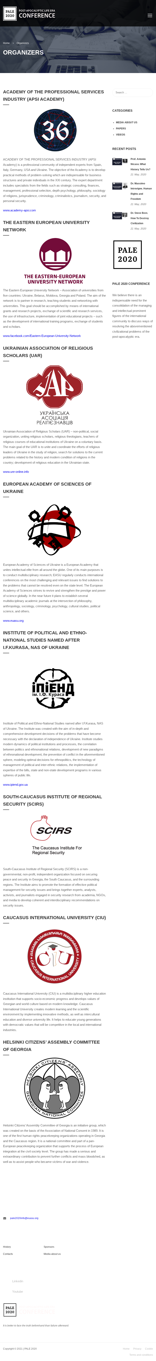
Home (126, 1348)
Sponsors (49, 1246)
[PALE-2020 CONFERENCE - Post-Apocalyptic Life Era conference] (29, 11)
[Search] (148, 92)
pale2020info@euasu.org (24, 1218)
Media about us (126, 122)
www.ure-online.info (16, 471)
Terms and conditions (141, 1354)
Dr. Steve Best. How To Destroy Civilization (140, 218)
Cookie (149, 1348)
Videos (120, 134)
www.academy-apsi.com (19, 210)
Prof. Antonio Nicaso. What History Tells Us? (140, 164)
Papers (121, 128)
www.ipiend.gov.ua (15, 784)
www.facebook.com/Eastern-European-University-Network (42, 336)
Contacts (8, 1254)
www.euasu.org (13, 620)
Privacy (137, 1348)
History (7, 1246)
